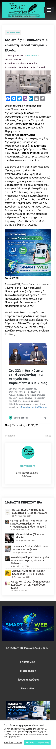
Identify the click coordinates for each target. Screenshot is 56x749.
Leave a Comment (13, 59)
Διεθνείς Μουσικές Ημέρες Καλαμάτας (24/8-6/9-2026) (28, 572)
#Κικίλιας (34, 63)
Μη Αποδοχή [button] (43, 742)
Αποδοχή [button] (30, 742)
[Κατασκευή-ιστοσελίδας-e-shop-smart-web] (28, 252)
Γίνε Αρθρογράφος (28, 679)
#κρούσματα (25, 67)
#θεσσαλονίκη (20, 63)
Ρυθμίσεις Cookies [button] (13, 742)
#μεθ (35, 67)
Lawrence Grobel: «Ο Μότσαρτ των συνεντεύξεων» (30, 548)
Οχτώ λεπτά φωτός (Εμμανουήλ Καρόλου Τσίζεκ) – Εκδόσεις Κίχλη (30, 584)
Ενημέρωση (13, 32)
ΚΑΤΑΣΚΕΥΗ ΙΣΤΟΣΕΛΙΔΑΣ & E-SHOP (28, 647)
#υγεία (42, 67)
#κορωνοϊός (11, 67)
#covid (8, 63)
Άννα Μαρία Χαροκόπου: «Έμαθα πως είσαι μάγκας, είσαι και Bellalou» (30, 560)
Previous (10, 435)
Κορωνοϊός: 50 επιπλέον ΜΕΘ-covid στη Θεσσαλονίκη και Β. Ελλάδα (27, 45)
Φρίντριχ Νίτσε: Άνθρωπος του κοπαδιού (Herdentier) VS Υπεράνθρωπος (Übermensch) (29, 523)
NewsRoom (31, 55)
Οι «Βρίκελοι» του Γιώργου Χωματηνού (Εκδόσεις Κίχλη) (29, 511)
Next (48, 435)
